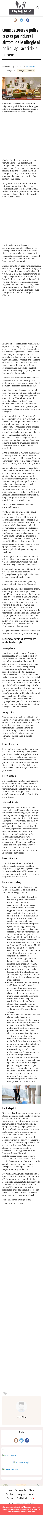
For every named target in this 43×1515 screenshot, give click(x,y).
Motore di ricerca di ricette (9, 1450)
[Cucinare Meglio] (21, 1462)
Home (9, 1490)
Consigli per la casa (26, 71)
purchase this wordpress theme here (21, 1511)
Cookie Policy (23, 1498)
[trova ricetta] (9, 1455)
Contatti (31, 1494)
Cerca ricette (20, 1490)
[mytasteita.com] (10, 1469)
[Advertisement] (21, 136)
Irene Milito (31, 66)
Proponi (10, 1498)
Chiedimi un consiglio (15, 1494)
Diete (31, 1490)
